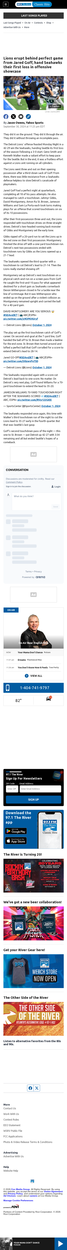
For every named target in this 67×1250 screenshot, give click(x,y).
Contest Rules (11, 1119)
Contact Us (9, 1108)
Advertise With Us (12, 27)
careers (33, 1196)
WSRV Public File (12, 1130)
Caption (55, 106)
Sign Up (33, 799)
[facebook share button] (5, 116)
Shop (48, 23)
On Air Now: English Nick (33, 643)
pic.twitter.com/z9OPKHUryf (20, 318)
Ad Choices (9, 1196)
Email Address (26, 783)
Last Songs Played (12, 23)
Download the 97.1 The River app (18, 817)
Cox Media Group (20, 1189)
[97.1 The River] (33, 4)
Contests (38, 23)
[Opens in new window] (33, 876)
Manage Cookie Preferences (18, 1200)
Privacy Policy (15, 1193)
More (26, 27)
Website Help (10, 1170)
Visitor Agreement (53, 1191)
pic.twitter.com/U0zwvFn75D (20, 361)
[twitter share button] (13, 116)
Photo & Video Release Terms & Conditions (27, 1142)
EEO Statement (11, 1125)
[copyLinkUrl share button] (28, 116)
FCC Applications (13, 1136)
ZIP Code (10, 783)
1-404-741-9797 (34, 687)
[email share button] (20, 116)
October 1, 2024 (41, 325)
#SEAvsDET (10, 315)
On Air (27, 23)
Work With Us (11, 1114)
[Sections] (5, 4)
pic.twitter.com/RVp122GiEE (34, 399)
